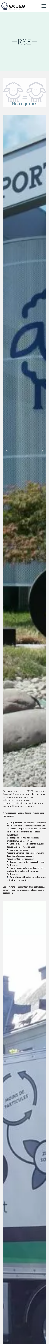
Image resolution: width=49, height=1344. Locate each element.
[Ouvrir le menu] (43, 6)
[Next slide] (42, 450)
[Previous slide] (7, 450)
